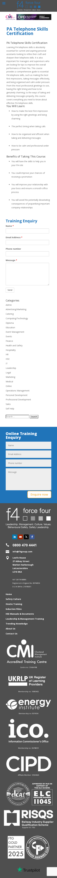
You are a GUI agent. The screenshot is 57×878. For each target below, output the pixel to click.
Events (9, 336)
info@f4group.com (22, 551)
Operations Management (18, 390)
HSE (8, 359)
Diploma (10, 323)
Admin (9, 305)
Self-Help (10, 408)
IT (7, 363)
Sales (8, 404)
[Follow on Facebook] (32, 537)
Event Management (15, 331)
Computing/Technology (17, 318)
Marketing (10, 377)
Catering (10, 313)
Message (11, 260)
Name (10, 226)
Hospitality (11, 350)
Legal (8, 372)
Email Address (14, 237)
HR (7, 354)
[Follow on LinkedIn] (14, 537)
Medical (9, 381)
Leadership (11, 368)
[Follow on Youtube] (20, 537)
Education (10, 327)
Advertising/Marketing (16, 309)
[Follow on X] (26, 537)
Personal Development (16, 395)
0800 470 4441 (25, 545)
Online (9, 386)
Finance (9, 341)
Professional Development (18, 399)
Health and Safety (14, 345)
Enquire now (39, 494)
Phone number (13, 248)
